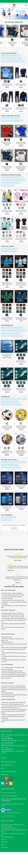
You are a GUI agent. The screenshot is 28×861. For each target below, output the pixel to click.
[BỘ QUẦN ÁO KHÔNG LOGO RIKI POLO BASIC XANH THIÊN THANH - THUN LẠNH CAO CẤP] (21, 261)
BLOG (16, 857)
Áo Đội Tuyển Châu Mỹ (6, 120)
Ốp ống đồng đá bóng (6, 401)
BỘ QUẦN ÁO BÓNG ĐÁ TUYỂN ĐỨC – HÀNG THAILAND (7, 168)
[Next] (26, 37)
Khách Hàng (4, 842)
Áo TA (9, 180)
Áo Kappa (23, 180)
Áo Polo (17, 177)
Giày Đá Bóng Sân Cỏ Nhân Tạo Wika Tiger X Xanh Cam (21, 390)
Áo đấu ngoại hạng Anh (6, 55)
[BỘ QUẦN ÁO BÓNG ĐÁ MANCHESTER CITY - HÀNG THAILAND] (6, 31)
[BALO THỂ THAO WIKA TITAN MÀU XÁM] (21, 499)
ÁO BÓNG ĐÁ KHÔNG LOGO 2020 (11, 175)
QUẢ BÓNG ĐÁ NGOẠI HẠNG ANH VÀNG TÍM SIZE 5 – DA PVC (21, 427)
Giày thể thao (19, 336)
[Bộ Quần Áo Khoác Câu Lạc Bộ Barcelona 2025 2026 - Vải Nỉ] (7, 96)
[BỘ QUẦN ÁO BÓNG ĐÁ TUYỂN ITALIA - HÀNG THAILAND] (21, 131)
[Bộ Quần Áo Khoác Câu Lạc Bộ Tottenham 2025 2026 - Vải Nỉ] (21, 73)
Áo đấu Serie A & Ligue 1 (6, 58)
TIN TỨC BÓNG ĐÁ (6, 515)
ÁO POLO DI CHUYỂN (7, 246)
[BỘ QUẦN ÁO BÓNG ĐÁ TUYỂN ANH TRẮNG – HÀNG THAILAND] (21, 155)
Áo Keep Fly (4, 180)
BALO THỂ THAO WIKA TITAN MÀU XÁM (21, 507)
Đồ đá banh (13, 251)
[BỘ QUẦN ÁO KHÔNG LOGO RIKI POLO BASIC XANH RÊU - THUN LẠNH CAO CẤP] (7, 296)
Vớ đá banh (22, 399)
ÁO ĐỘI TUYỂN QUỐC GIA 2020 (10, 116)
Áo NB (2, 182)
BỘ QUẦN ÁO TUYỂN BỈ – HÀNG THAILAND (7, 143)
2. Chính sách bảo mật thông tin (9, 796)
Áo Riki (13, 180)
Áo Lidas (18, 180)
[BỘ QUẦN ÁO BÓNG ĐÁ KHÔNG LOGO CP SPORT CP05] (7, 223)
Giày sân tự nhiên (5, 336)
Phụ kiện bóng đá (16, 404)
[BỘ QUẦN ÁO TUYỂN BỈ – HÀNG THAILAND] (7, 131)
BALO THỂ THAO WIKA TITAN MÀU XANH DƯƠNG (7, 487)
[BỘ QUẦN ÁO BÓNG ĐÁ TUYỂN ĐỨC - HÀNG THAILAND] (7, 155)
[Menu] (2, 5)
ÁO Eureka (8, 182)
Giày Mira (17, 330)
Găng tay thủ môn (15, 399)
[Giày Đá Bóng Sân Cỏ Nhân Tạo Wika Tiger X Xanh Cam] (21, 374)
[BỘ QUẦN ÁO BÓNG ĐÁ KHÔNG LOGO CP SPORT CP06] (21, 195)
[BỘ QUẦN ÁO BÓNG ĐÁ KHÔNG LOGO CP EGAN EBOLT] (7, 195)
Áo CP (21, 177)
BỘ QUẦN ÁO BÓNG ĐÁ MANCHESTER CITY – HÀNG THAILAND (6, 43)
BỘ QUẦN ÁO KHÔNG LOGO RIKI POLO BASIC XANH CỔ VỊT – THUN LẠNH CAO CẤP (21, 318)
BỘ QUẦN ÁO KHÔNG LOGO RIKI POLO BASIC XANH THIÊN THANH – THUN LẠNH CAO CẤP (21, 284)
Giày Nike (10, 327)
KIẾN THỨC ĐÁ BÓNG (6, 520)
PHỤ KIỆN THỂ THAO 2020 (9, 460)
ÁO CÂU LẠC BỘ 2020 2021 (9, 53)
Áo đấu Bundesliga (18, 58)
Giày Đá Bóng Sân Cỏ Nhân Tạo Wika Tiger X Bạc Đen (21, 362)
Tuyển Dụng (4, 848)
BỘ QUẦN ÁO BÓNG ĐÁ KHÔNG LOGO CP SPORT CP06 (21, 211)
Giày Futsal (12, 336)
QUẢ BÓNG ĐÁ (5, 396)
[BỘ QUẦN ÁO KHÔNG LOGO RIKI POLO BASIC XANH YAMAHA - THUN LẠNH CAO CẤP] (7, 261)
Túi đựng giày (15, 401)
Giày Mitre (3, 330)
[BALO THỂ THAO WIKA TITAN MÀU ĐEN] (21, 478)
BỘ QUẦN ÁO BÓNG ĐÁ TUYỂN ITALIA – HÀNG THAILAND (21, 143)
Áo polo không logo (5, 251)
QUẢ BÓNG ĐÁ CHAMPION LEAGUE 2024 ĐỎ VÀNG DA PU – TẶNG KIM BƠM (7, 452)
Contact (21, 857)
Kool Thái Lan (4, 185)
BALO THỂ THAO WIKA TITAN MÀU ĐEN (21, 486)
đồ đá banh (22, 61)
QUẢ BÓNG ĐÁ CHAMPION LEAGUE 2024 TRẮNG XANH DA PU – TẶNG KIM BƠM (21, 452)
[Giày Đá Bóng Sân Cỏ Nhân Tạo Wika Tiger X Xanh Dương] (7, 374)
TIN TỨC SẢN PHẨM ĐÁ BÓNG (8, 517)
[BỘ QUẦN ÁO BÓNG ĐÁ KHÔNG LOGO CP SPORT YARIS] (21, 223)
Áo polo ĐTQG (14, 248)
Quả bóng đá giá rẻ (5, 399)
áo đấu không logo (5, 177)
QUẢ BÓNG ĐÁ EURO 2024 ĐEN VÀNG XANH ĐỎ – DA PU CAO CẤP (7, 427)
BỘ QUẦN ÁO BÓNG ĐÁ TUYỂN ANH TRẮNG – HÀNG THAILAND (21, 168)
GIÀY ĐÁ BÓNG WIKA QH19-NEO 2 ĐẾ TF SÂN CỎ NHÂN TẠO (7, 355)
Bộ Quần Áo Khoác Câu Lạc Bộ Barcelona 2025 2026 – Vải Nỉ (7, 109)
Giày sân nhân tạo (16, 333)
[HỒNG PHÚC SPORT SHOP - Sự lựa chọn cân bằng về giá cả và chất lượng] (14, 5)
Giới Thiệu (3, 840)
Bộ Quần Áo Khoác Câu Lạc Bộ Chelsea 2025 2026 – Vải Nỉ (21, 109)
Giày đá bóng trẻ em (5, 333)
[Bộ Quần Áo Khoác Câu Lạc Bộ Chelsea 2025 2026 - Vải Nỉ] (21, 96)
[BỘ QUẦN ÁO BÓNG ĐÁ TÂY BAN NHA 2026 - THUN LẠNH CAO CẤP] (20, 31)
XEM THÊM (14, 528)
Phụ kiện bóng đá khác (6, 404)
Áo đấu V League (5, 61)
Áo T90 (12, 177)
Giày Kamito (22, 330)
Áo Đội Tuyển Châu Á (15, 118)
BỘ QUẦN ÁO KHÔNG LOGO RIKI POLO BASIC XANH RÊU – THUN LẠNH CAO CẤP (7, 318)
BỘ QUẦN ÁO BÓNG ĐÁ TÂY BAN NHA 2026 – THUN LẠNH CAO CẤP (20, 43)
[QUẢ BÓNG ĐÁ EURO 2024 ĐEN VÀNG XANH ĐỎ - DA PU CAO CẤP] (7, 414)
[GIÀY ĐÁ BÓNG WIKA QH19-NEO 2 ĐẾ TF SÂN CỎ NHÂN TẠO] (7, 346)
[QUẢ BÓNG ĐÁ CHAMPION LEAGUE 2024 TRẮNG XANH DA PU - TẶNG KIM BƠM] (21, 439)
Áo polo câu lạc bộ (5, 248)
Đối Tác (3, 845)
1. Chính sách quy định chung (8, 793)
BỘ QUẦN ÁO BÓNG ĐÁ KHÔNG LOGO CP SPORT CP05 (7, 239)
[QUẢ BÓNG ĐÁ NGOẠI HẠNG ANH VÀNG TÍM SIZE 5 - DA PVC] (21, 414)
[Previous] (1, 37)
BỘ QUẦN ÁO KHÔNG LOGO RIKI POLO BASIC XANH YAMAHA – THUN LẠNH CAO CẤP (7, 284)
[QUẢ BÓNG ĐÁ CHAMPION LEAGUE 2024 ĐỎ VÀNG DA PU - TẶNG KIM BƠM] (7, 439)
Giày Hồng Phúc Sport (18, 327)
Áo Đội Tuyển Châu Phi (18, 120)
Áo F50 (12, 182)
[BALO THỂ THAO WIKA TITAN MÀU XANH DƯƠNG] (7, 478)
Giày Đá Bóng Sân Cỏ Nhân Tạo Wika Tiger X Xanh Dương (7, 390)
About (6, 857)
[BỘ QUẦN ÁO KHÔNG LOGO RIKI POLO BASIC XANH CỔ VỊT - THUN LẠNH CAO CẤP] (21, 296)
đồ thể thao (11, 185)
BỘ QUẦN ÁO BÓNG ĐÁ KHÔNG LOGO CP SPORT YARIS (21, 239)
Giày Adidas (4, 327)
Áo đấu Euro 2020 (5, 118)
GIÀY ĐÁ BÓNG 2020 (7, 325)
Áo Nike (17, 182)
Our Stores (11, 857)
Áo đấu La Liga (16, 55)
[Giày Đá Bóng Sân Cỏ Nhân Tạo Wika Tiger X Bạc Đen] (21, 346)
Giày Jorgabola (10, 330)
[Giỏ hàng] (26, 5)
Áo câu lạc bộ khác (14, 61)
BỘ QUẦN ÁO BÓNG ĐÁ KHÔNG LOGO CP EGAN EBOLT (7, 211)
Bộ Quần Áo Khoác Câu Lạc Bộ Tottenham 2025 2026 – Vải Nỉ (21, 85)
